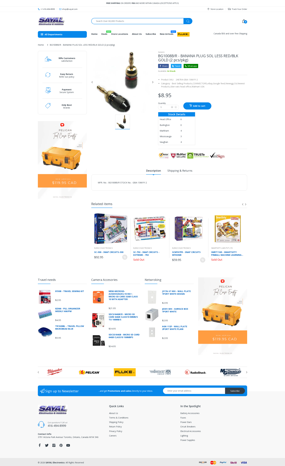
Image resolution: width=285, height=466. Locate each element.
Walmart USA (198, 86)
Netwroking (153, 280)
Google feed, (219, 83)
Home (41, 44)
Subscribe (235, 390)
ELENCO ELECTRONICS (103, 248)
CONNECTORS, (200, 83)
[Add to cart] (124, 257)
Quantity (162, 103)
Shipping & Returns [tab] (179, 170)
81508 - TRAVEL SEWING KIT (69, 291)
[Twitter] (47, 446)
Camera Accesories (104, 280)
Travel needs (47, 280)
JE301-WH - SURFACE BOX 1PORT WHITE (175, 310)
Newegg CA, (231, 83)
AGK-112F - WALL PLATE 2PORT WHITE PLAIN (174, 327)
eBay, (210, 83)
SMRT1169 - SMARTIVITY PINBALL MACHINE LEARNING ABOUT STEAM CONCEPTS (226, 253)
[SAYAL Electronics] (62, 21)
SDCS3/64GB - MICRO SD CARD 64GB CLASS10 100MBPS (124, 336)
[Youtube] (68, 446)
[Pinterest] (61, 446)
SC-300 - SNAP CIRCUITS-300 (108, 252)
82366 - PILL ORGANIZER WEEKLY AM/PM (67, 310)
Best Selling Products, (182, 83)
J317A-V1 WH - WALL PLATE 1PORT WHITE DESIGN (176, 292)
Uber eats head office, (181, 86)
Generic (161, 52)
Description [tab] (153, 170)
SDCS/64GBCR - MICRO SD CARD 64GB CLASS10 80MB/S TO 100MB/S (123, 317)
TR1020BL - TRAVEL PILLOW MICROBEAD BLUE (69, 327)
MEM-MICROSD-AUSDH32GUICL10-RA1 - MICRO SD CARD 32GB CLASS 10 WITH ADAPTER (123, 295)
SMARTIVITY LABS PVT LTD (222, 248)
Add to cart (199, 105)
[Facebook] (39, 446)
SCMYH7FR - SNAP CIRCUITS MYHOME (186, 253)
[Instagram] (54, 446)
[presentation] (242, 204)
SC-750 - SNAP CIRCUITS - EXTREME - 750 (146, 253)
